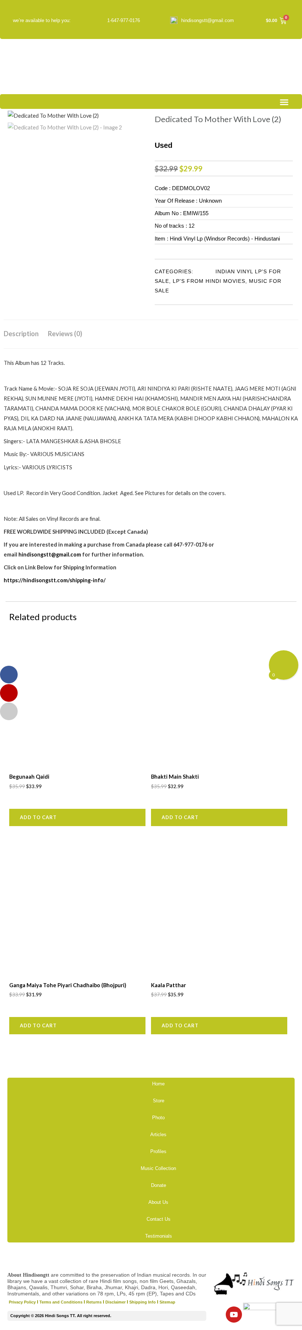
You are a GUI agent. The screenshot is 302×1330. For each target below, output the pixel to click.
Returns (94, 1302)
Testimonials (158, 1236)
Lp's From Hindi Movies (209, 281)
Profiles (158, 1151)
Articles (158, 1134)
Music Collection (158, 1168)
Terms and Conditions (60, 1302)
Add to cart (38, 817)
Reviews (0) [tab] (65, 334)
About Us (158, 1202)
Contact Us (159, 1219)
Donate (158, 1185)
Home (158, 1084)
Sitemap (167, 1302)
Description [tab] (21, 334)
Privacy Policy (22, 1302)
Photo (158, 1117)
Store (158, 1100)
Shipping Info (142, 1302)
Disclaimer (115, 1302)
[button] (284, 102)
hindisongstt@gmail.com (207, 20)
